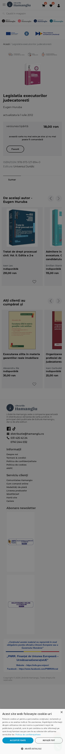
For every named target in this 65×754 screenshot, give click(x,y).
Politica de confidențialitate (28, 734)
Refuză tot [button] (49, 740)
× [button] (61, 712)
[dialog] (32, 731)
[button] (32, 748)
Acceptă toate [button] (18, 740)
